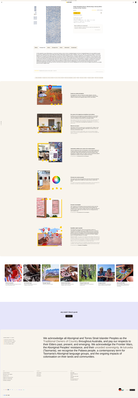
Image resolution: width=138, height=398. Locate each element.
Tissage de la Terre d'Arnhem (48, 77)
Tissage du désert (90, 77)
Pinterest (39, 374)
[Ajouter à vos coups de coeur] (101, 13)
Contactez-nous (6, 375)
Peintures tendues (83, 77)
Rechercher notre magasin (7, 374)
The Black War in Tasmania (9, 342)
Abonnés (78, 77)
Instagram (39, 375)
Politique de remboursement (8, 377)
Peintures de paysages (99, 77)
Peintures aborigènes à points (70, 77)
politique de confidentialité (7, 378)
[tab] (36, 47)
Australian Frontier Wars (9, 339)
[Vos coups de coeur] (133, 2)
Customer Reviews (6, 372)
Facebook (39, 372)
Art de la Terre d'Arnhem (59, 77)
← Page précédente (38, 77)
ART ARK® (8, 395)
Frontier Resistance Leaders (9, 341)
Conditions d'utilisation (7, 380)
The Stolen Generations (8, 343)
